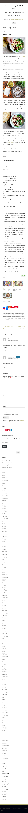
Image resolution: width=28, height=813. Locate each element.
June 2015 (3, 681)
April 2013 (4, 723)
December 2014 (4, 691)
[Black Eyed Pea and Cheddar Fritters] (7, 295)
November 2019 (5, 593)
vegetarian (4, 797)
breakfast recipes (5, 773)
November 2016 (5, 653)
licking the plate (5, 758)
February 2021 (4, 569)
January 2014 (4, 709)
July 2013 (3, 718)
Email (4, 401)
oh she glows (4, 755)
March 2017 (4, 646)
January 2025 (4, 492)
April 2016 (4, 664)
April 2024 (4, 506)
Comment (5, 380)
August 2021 (4, 559)
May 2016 (3, 663)
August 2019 (4, 598)
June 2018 (3, 621)
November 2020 (5, 574)
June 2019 (3, 602)
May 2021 (3, 564)
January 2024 (4, 511)
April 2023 (4, 526)
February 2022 (4, 549)
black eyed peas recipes (10, 316)
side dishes (4, 788)
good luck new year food (18, 316)
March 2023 (4, 528)
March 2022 (4, 547)
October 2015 (4, 674)
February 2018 (4, 628)
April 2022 (4, 546)
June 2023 (3, 523)
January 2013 (4, 728)
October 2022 (4, 536)
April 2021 (4, 566)
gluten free (20, 313)
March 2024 (4, 508)
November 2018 (5, 613)
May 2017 (3, 643)
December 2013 (4, 710)
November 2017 (5, 633)
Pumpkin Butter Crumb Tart (7, 462)
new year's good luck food (19, 318)
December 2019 (4, 592)
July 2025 (3, 483)
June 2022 (3, 543)
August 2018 (4, 618)
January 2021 (4, 570)
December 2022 (4, 533)
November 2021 (5, 554)
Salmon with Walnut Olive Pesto (8, 460)
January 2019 (4, 610)
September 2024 (5, 498)
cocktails (3, 774)
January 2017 (4, 649)
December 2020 (4, 572)
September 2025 (5, 480)
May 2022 (3, 544)
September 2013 (5, 715)
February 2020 (4, 589)
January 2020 (4, 590)
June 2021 (3, 562)
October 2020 (4, 575)
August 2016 (4, 658)
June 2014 (3, 700)
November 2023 (5, 515)
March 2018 (4, 626)
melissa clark (4, 746)
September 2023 (5, 518)
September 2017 (5, 636)
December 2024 (4, 493)
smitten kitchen (4, 748)
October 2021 (4, 556)
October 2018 (4, 615)
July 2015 (3, 679)
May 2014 (3, 702)
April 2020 (4, 585)
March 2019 (4, 607)
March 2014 (4, 705)
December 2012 (4, 730)
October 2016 (4, 654)
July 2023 (3, 521)
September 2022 (5, 538)
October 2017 (4, 635)
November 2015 (5, 672)
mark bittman (4, 753)
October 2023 (4, 516)
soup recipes (4, 789)
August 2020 (4, 579)
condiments (16, 313)
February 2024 (4, 510)
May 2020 (3, 584)
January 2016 (4, 669)
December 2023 (4, 513)
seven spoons (4, 743)
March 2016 (4, 666)
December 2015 (4, 671)
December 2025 (4, 475)
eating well (4, 779)
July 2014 (3, 699)
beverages (3, 769)
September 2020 (5, 577)
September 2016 (5, 656)
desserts (3, 778)
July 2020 (3, 580)
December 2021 (4, 552)
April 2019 (4, 605)
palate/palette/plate (5, 745)
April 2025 (4, 487)
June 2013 (3, 720)
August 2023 (4, 519)
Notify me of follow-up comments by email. (13, 412)
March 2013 (4, 725)
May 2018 (3, 623)
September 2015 (5, 676)
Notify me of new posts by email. (11, 414)
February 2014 (4, 707)
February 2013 (4, 727)
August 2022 (4, 539)
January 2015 (4, 689)
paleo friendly (4, 784)
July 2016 (3, 659)
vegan (3, 796)
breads (3, 771)
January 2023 (4, 531)
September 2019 (5, 597)
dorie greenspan (4, 756)
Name (4, 395)
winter (6, 314)
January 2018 (4, 630)
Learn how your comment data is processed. (13, 421)
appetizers (12, 313)
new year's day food (11, 318)
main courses (4, 783)
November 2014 (5, 692)
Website (4, 406)
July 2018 (3, 620)
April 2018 (4, 625)
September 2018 (5, 617)
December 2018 (4, 612)
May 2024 (3, 505)
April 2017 (4, 644)
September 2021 (5, 557)
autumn (3, 768)
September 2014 (5, 695)
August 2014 (4, 697)
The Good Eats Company (17, 19)
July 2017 (3, 640)
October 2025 (4, 478)
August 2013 (4, 717)
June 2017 (3, 641)
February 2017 (4, 648)
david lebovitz (4, 750)
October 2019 (4, 595)
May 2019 (3, 603)
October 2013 (4, 714)
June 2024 (3, 503)
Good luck (23, 56)
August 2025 (4, 482)
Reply (4, 350)
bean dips (12, 314)
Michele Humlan (11, 357)
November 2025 (5, 477)
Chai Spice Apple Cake (6, 465)
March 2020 (4, 587)
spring (3, 791)
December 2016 (4, 651)
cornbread (10, 142)
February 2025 (4, 490)
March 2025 (4, 488)
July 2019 (3, 600)
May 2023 (3, 524)
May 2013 (3, 722)
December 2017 (4, 631)
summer (3, 792)
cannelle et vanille (5, 751)
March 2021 (4, 567)
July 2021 (3, 561)
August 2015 (4, 677)
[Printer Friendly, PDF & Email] (23, 275)
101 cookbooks (4, 741)
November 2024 (5, 495)
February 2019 (4, 608)
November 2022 (5, 534)
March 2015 (4, 686)
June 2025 (3, 485)
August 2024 (4, 500)
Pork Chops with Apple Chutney (8, 464)
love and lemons (5, 740)
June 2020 (3, 582)
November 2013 (5, 712)
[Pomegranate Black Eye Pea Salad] (18, 283)
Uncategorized (4, 794)
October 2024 (4, 496)
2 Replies (4, 31)
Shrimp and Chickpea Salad (7, 467)
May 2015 (3, 682)
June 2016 (3, 661)
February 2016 (4, 667)
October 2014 (4, 694)
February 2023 (4, 529)
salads (3, 786)
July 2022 (3, 541)
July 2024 (3, 501)
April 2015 (4, 684)
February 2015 (4, 687)
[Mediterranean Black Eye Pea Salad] (7, 283)
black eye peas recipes (18, 314)
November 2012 (5, 732)
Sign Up (4, 446)
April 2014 (4, 704)
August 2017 (4, 638)
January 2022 (4, 551)
